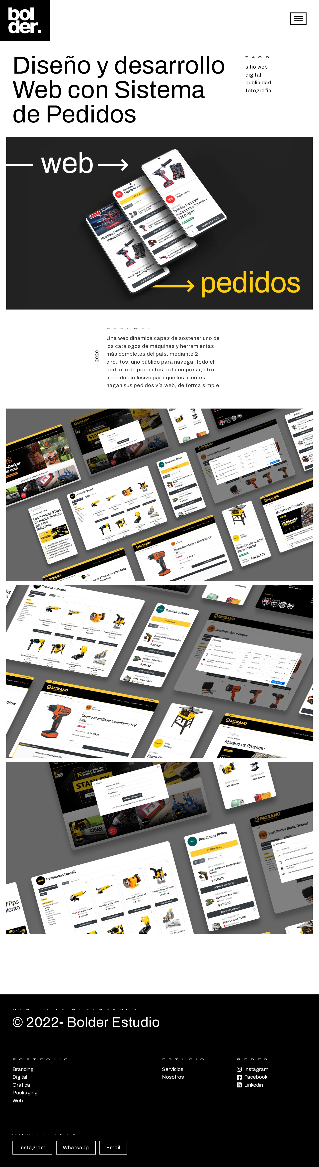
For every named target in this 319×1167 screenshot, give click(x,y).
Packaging (25, 1092)
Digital (19, 1077)
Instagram (256, 1069)
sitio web (256, 67)
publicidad (258, 82)
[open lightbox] (159, 223)
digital (253, 75)
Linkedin (253, 1085)
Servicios (172, 1069)
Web (17, 1100)
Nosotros (172, 1077)
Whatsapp (76, 1147)
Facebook (255, 1077)
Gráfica (21, 1085)
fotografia (258, 90)
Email (113, 1147)
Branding (23, 1069)
